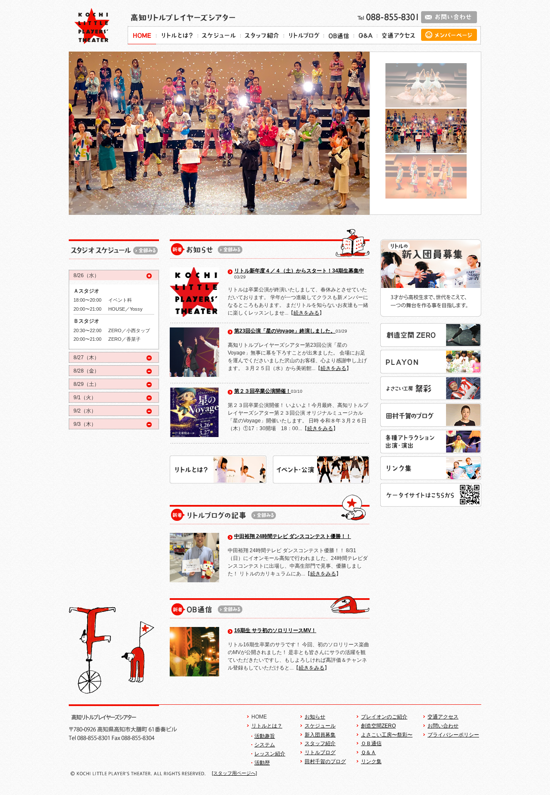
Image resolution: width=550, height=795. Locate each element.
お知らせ (315, 717)
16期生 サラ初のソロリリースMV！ (275, 630)
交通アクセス (443, 717)
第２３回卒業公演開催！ (262, 391)
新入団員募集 (320, 735)
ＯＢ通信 (371, 743)
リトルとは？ (266, 726)
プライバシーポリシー (453, 735)
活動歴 (262, 763)
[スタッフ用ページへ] (234, 773)
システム (264, 745)
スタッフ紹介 (320, 743)
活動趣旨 (264, 736)
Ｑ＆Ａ (368, 752)
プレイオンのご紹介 (384, 717)
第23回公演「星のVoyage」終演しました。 (285, 331)
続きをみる (306, 313)
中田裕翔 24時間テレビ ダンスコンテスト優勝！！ (292, 536)
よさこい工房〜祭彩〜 (386, 735)
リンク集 (371, 761)
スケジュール (320, 726)
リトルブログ (320, 752)
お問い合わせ (443, 726)
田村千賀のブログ (325, 761)
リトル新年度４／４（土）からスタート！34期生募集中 (299, 271)
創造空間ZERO (378, 726)
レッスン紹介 (269, 754)
